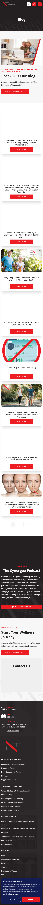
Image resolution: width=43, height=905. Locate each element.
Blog (3, 855)
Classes (4, 867)
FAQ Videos (5, 875)
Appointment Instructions (10, 859)
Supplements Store (8, 780)
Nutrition (4, 776)
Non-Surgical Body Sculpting (12, 799)
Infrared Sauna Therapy (10, 810)
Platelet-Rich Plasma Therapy (12, 803)
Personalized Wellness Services (13, 764)
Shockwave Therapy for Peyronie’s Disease (17, 836)
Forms (3, 863)
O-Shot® (4, 833)
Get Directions (13, 731)
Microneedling (6, 795)
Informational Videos (9, 871)
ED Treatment (6, 844)
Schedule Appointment (15, 91)
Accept (31, 899)
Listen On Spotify (23, 606)
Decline (12, 899)
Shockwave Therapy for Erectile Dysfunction (18, 829)
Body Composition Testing (11, 772)
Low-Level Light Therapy (10, 806)
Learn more (13, 894)
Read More (21, 149)
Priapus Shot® (6, 840)
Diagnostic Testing (8, 768)
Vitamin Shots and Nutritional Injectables (16, 791)
